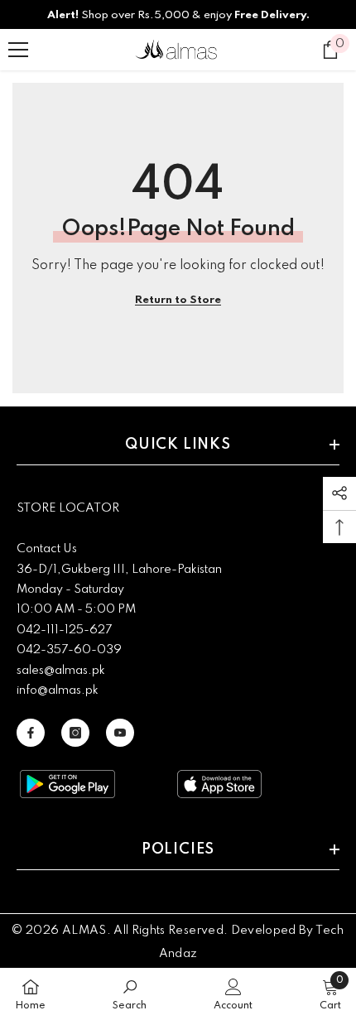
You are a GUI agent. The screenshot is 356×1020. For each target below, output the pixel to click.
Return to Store (178, 300)
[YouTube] (120, 733)
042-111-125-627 (64, 630)
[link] (129, 994)
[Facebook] (31, 733)
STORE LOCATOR (68, 508)
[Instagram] (75, 733)
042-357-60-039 (69, 650)
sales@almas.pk (61, 670)
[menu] (18, 50)
